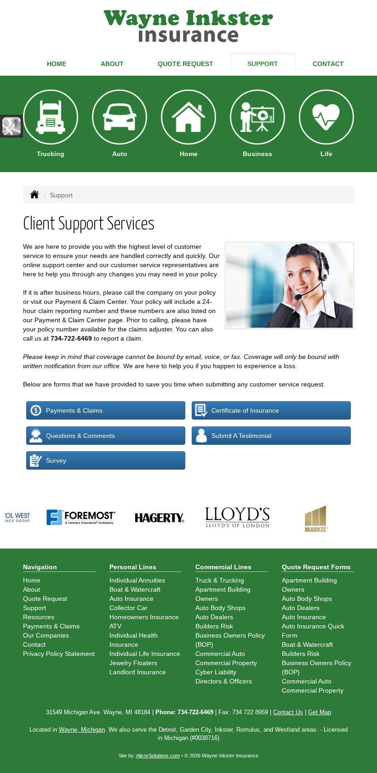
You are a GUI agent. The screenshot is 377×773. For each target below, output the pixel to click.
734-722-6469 (71, 338)
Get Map (319, 712)
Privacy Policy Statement (59, 653)
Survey (56, 460)
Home (56, 63)
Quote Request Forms (316, 567)
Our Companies (46, 635)
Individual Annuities (137, 580)
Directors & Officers (223, 681)
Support (34, 607)
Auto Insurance (131, 598)
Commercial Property (226, 663)
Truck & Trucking (219, 580)
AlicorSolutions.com (158, 755)
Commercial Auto (220, 653)
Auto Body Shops (220, 607)
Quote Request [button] (185, 63)
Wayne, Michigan (82, 730)
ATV (115, 626)
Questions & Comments (80, 435)
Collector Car (128, 607)
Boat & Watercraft (134, 589)
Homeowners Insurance (144, 617)
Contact (328, 63)
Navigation (40, 567)
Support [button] (262, 63)
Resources (38, 617)
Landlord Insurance (137, 672)
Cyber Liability (215, 672)
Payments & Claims (74, 410)
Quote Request (45, 598)
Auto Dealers (214, 617)
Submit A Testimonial (241, 435)
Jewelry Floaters (133, 663)
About (112, 63)
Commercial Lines (223, 567)
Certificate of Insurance (245, 410)
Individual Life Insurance (144, 653)
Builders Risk (214, 626)
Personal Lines (132, 567)
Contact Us (288, 712)
